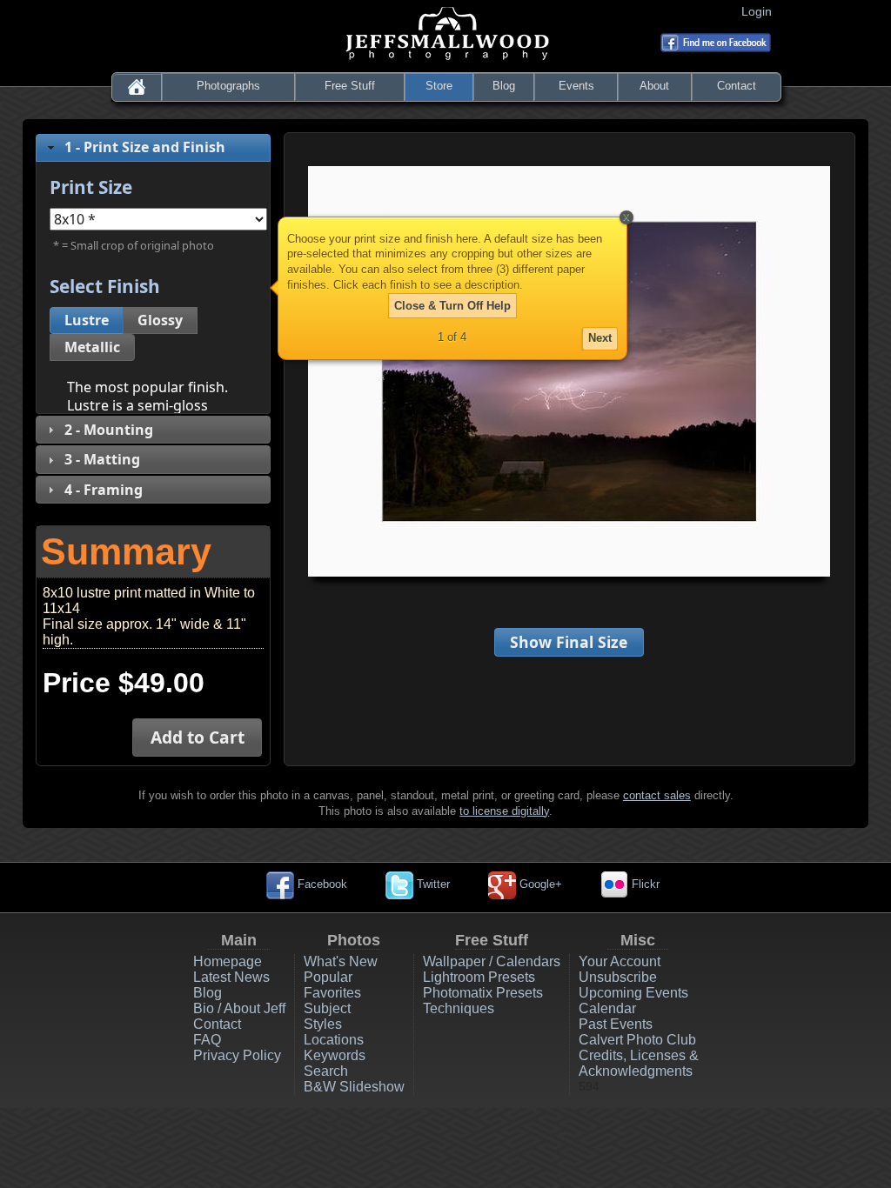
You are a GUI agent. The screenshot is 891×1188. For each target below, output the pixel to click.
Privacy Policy (237, 1055)
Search (326, 1071)
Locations (334, 1039)
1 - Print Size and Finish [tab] (144, 147)
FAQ (207, 1039)
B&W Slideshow (354, 1086)
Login (760, 11)
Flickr (644, 884)
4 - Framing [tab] (103, 489)
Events (576, 85)
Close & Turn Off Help (452, 305)
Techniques (458, 1008)
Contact (736, 85)
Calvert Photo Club (637, 1039)
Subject (327, 1008)
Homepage (227, 961)
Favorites (332, 992)
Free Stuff (350, 85)
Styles (323, 1024)
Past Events (616, 1024)
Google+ (539, 884)
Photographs (228, 85)
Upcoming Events (633, 992)
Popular (328, 977)
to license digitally (504, 811)
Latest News (231, 977)
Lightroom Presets (479, 977)
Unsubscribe (618, 977)
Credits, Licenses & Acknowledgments (639, 1063)
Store (438, 85)
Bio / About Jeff (239, 1008)
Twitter (431, 884)
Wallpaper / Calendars (491, 961)
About (654, 85)
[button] (87, 320)
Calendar (607, 1008)
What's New (341, 961)
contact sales (657, 795)
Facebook (320, 884)
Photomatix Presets (483, 992)
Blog (503, 85)
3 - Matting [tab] (102, 459)
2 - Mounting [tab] (108, 429)
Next (600, 337)
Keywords (334, 1055)
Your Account (619, 961)
